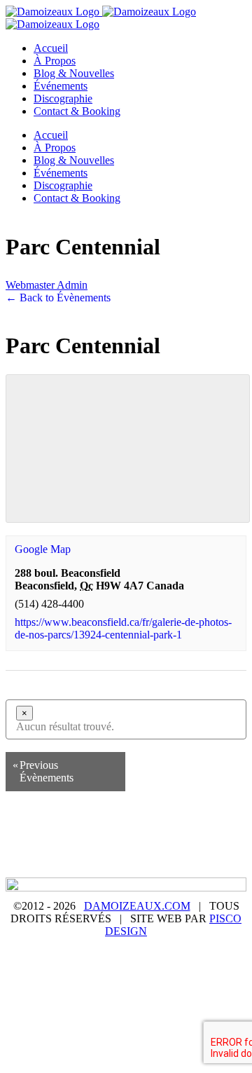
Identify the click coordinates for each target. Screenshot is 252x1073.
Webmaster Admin (47, 285)
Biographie (109, 834)
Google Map (43, 549)
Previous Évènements (43, 771)
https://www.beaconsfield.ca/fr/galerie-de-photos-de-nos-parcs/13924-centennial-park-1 (123, 628)
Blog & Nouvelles (189, 834)
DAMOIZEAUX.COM (137, 906)
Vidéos (210, 847)
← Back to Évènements (58, 297)
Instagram (89, 860)
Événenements (71, 847)
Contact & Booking (170, 860)
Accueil (51, 834)
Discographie (149, 847)
